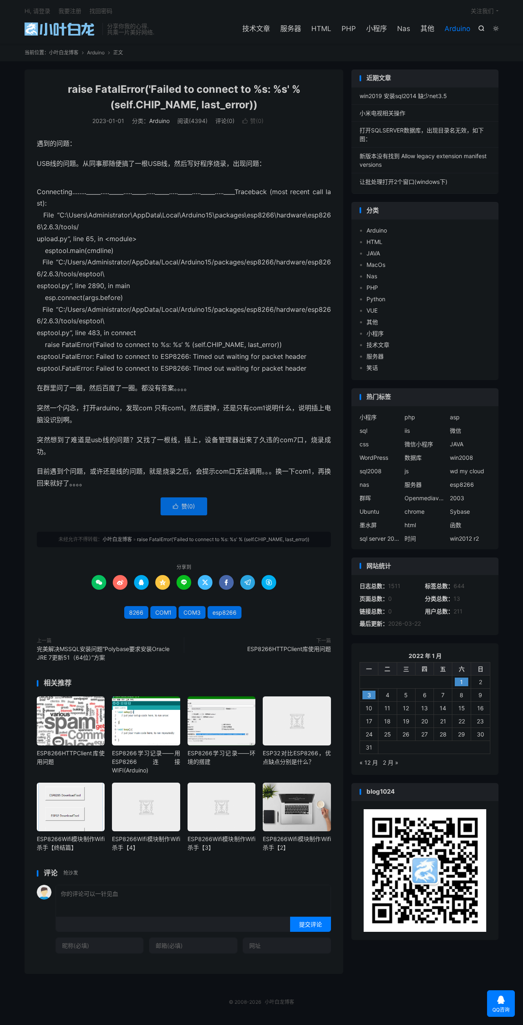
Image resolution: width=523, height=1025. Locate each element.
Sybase (460, 511)
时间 (410, 538)
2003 (457, 498)
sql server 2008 (380, 538)
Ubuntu (369, 511)
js (407, 471)
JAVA (373, 253)
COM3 (192, 612)
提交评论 (310, 924)
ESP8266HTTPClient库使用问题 (289, 648)
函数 (455, 524)
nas (364, 484)
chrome (415, 511)
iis (407, 430)
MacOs (376, 264)
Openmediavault (425, 498)
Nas (403, 29)
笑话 (372, 367)
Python (376, 298)
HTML (321, 29)
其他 (427, 29)
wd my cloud (467, 471)
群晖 (365, 498)
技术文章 (256, 29)
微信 (455, 430)
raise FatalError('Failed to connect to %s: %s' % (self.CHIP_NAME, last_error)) (223, 539)
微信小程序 (419, 444)
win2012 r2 (464, 538)
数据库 (413, 457)
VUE (372, 310)
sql (363, 430)
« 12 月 (369, 762)
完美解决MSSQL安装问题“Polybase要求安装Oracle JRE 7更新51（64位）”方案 (103, 653)
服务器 (290, 29)
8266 (136, 612)
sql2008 (371, 471)
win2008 (461, 457)
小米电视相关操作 (382, 113)
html (410, 524)
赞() (253, 120)
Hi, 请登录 (37, 10)
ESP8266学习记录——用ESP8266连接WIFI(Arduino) (146, 762)
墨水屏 (368, 524)
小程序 (376, 29)
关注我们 (482, 10)
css (364, 444)
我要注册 (69, 10)
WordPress (374, 457)
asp (455, 417)
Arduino (457, 29)
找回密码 (100, 10)
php (410, 417)
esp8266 (224, 612)
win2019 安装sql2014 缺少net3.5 (403, 95)
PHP (349, 29)
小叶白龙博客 (61, 29)
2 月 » (390, 762)
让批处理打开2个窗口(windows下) (403, 181)
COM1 (163, 612)
